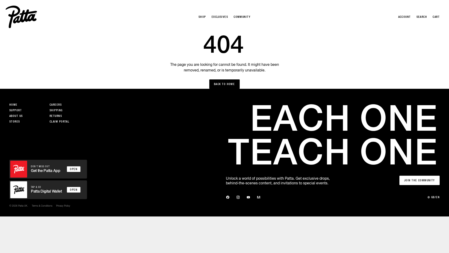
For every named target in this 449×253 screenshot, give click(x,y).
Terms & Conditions (42, 205)
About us (16, 116)
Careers (56, 104)
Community (242, 17)
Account (404, 17)
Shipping (56, 110)
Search (421, 17)
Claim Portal (59, 121)
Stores (14, 121)
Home (13, 104)
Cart (436, 17)
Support (15, 110)
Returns (56, 116)
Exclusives (220, 17)
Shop (202, 17)
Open (73, 169)
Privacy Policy (63, 205)
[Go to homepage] (21, 17)
